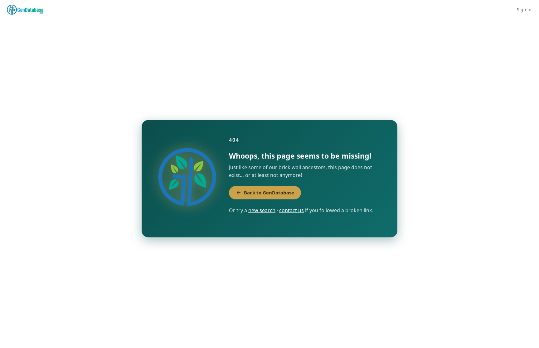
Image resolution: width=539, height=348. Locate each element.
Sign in (524, 9)
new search (261, 210)
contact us (291, 210)
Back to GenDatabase (269, 192)
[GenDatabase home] (25, 9)
